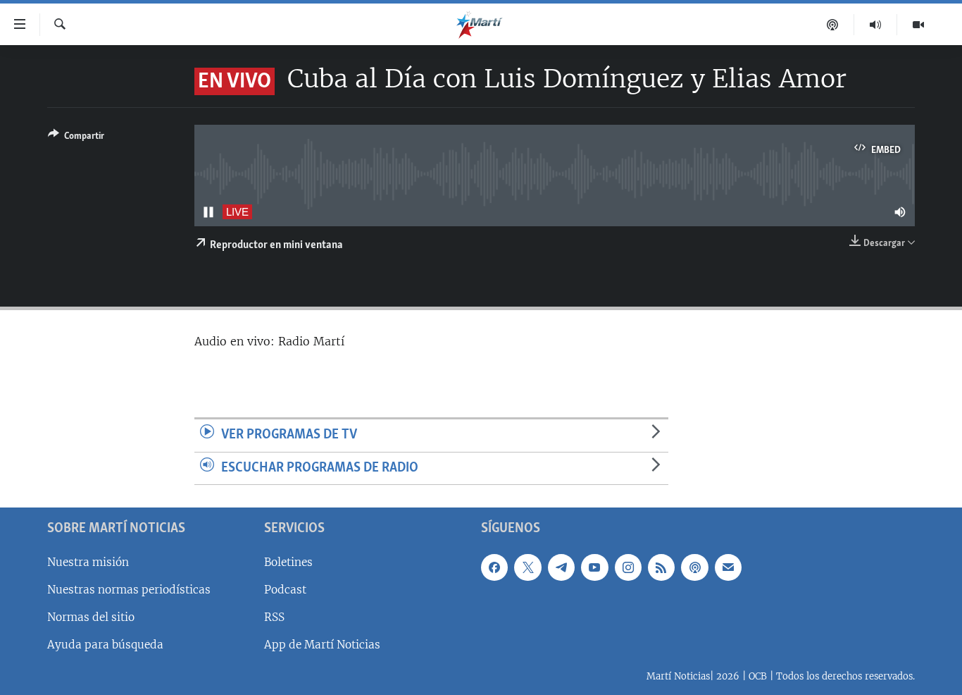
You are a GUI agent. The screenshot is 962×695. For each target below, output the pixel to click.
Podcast (285, 589)
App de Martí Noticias (322, 644)
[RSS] (661, 567)
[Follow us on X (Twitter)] (527, 567)
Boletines (288, 562)
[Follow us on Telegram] (561, 567)
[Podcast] (832, 24)
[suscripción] (728, 567)
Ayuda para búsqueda (105, 644)
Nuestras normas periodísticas (129, 589)
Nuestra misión (88, 562)
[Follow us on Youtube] (594, 567)
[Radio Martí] (875, 24)
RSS (274, 617)
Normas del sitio (91, 617)
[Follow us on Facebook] (494, 567)
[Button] (76, 138)
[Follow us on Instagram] (628, 567)
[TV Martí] (918, 24)
